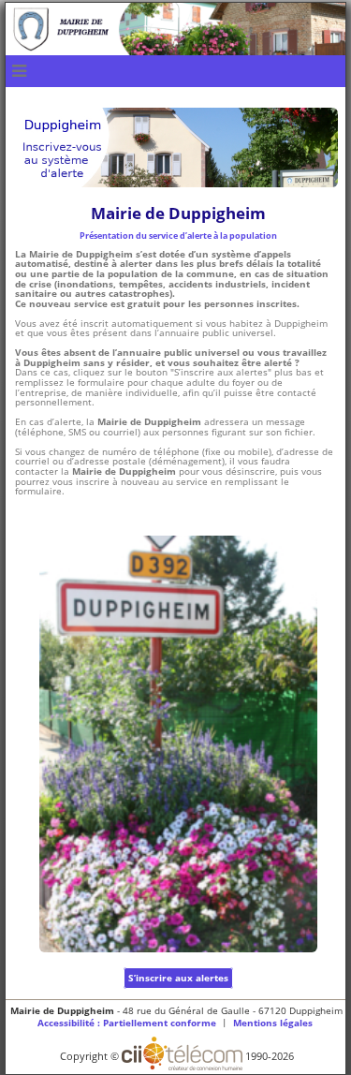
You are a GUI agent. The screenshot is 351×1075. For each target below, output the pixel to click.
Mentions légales (273, 1022)
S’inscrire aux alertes (178, 978)
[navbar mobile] (19, 71)
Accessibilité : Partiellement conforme (126, 1022)
